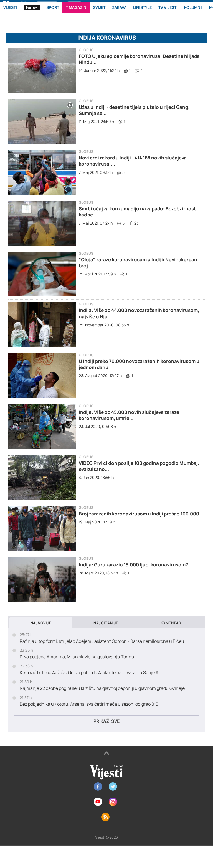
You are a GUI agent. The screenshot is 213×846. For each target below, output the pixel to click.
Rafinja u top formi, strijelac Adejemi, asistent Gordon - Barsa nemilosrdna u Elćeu (102, 641)
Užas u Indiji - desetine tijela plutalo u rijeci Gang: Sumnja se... (134, 110)
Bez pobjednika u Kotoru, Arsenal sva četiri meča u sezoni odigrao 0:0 (89, 704)
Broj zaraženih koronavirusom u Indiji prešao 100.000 (139, 513)
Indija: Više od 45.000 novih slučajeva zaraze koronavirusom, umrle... (129, 415)
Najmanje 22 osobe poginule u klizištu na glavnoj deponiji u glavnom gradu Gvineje (102, 688)
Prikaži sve (106, 721)
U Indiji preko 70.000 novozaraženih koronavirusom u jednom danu (139, 364)
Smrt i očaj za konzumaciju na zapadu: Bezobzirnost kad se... (137, 211)
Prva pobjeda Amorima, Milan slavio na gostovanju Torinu (77, 657)
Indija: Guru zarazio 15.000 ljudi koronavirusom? (133, 564)
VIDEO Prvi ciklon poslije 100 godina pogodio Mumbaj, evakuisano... (139, 466)
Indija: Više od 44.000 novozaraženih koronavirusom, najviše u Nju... (139, 313)
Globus (86, 50)
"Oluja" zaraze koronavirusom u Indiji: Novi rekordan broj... (138, 262)
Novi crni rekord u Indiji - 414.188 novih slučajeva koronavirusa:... (133, 160)
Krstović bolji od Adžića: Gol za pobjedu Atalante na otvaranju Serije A (89, 672)
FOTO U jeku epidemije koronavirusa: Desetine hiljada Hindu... (139, 59)
